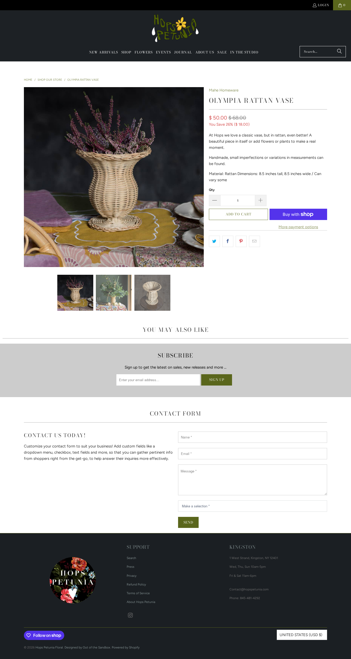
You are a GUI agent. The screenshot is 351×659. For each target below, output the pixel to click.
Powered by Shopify (126, 647)
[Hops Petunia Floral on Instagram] (130, 615)
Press (130, 567)
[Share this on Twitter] (214, 241)
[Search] (339, 51)
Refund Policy (136, 584)
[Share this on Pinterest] (241, 241)
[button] (126, 52)
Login (323, 5)
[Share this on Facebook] (227, 241)
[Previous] (28, 177)
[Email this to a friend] (254, 241)
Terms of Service (138, 593)
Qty (212, 190)
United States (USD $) (301, 635)
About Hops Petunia (141, 602)
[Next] (200, 177)
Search (131, 558)
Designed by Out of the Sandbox (87, 647)
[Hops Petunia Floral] (176, 29)
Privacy (131, 576)
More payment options (298, 227)
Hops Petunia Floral (49, 647)
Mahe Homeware (223, 90)
